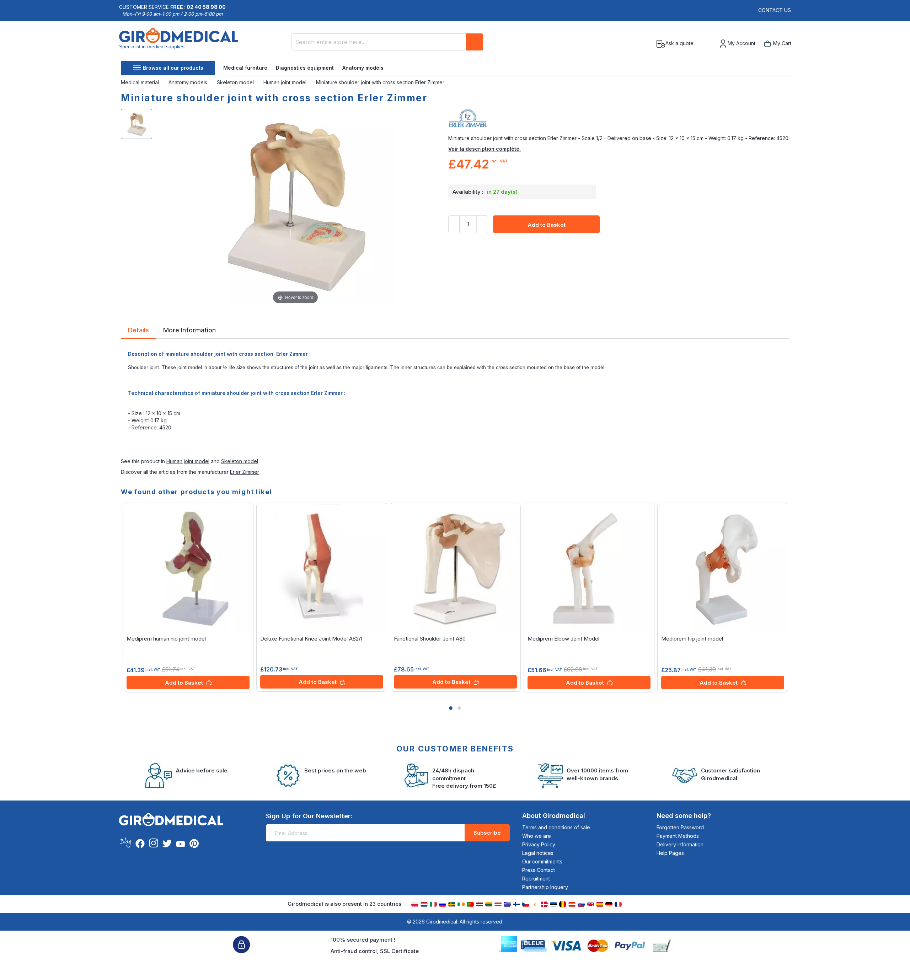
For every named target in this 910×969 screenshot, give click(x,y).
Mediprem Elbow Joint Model (563, 638)
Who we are (536, 836)
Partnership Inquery (545, 887)
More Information (189, 329)
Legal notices (537, 853)
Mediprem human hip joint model (166, 638)
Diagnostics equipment (305, 68)
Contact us (774, 10)
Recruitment (536, 879)
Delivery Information (680, 844)
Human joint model (285, 82)
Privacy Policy (538, 844)
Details (138, 329)
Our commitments (542, 861)
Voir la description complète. (484, 149)
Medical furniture (245, 68)
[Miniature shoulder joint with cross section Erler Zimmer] (136, 124)
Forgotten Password (680, 827)
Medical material (140, 82)
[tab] (138, 331)
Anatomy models (363, 68)
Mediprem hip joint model (692, 638)
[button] (450, 708)
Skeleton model (236, 82)
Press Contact (538, 870)
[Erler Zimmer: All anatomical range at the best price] (618, 120)
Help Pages (670, 853)
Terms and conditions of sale (556, 827)
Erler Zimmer (244, 472)
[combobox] (387, 41)
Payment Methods (678, 836)
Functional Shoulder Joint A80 (430, 638)
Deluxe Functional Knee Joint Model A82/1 (311, 638)
